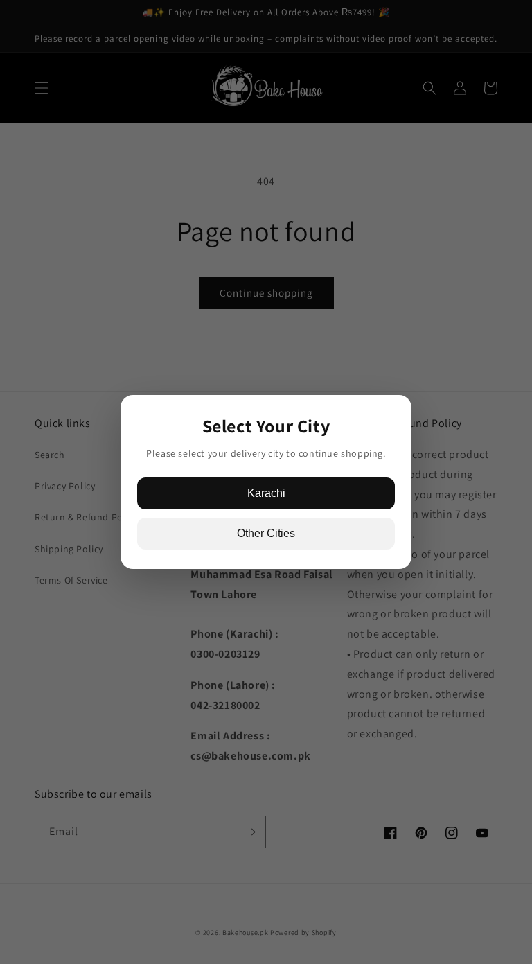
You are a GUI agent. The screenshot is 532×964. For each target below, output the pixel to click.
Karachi (266, 493)
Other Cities (266, 533)
